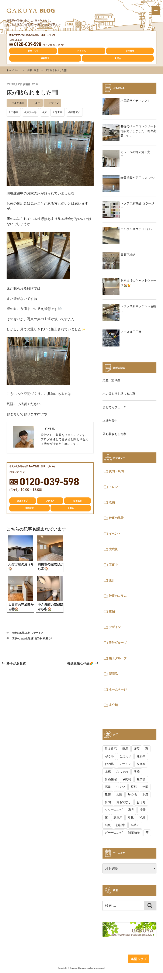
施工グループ (118, 658)
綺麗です (75, 112)
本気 (145, 794)
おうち (141, 802)
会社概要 (130, 51)
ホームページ (118, 689)
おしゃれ (122, 771)
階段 (108, 825)
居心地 (132, 794)
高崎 (108, 787)
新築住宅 (111, 779)
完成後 (113, 549)
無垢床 (117, 817)
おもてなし (123, 802)
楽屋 (137, 748)
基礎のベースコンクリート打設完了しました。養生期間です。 (138, 131)
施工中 (58, 112)
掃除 (143, 809)
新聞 (108, 802)
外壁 (145, 787)
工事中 (36, 102)
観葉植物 (134, 832)
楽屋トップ (33, 51)
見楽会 (118, 58)
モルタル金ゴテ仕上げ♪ (136, 229)
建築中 (141, 756)
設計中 (120, 825)
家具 (131, 809)
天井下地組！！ (131, 254)
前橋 (137, 771)
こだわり (125, 756)
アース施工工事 (131, 332)
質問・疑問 (116, 471)
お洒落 (109, 764)
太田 (119, 794)
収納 (112, 502)
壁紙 (134, 787)
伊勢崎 (126, 779)
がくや (109, 756)
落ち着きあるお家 (114, 434)
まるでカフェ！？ (114, 407)
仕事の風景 (33, 70)
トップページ (14, 70)
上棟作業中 (110, 420)
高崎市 (135, 825)
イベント (115, 533)
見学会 (141, 779)
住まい (120, 787)
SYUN (35, 84)
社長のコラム (118, 595)
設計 (112, 580)
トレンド (115, 487)
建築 (108, 794)
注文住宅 (31, 112)
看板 (131, 817)
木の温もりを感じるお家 (119, 393)
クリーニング (114, 809)
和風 (142, 817)
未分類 (113, 705)
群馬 (125, 748)
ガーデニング (114, 832)
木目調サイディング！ (135, 100)
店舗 (112, 611)
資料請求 (45, 58)
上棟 (108, 771)
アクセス (81, 51)
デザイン (54, 102)
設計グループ (118, 642)
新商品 (113, 673)
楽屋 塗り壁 (111, 380)
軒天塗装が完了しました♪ (138, 177)
